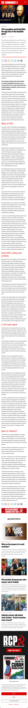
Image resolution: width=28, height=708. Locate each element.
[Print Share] (21, 61)
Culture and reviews (4, 577)
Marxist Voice (9, 541)
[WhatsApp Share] (12, 61)
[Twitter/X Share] (6, 61)
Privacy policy (16, 704)
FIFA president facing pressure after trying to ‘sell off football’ (13, 580)
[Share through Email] (18, 61)
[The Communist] (10, 3)
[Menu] (25, 2)
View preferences (14, 700)
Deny (14, 697)
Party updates (9, 612)
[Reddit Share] (9, 61)
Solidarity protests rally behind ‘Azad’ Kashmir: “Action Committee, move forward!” (13, 617)
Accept (14, 693)
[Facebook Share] (2, 61)
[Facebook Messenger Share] (15, 61)
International (11, 36)
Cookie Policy (11, 704)
